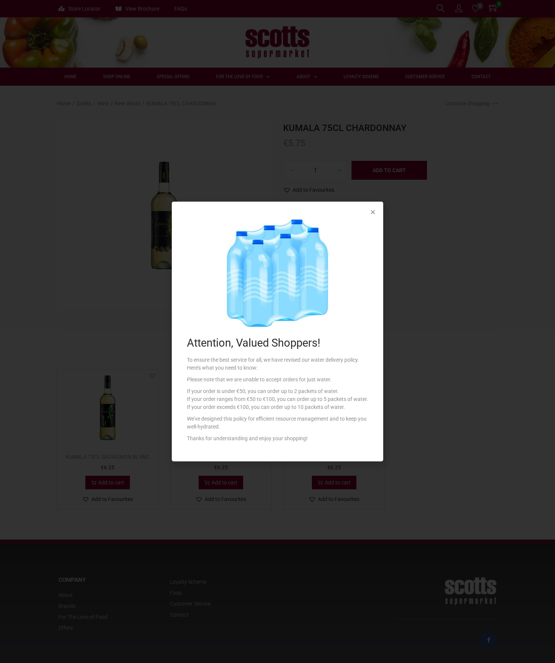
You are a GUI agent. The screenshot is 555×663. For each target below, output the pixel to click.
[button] (373, 212)
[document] (277, 331)
